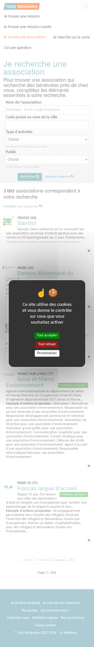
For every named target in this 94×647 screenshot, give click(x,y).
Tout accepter (47, 335)
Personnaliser (47, 353)
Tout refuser (47, 344)
